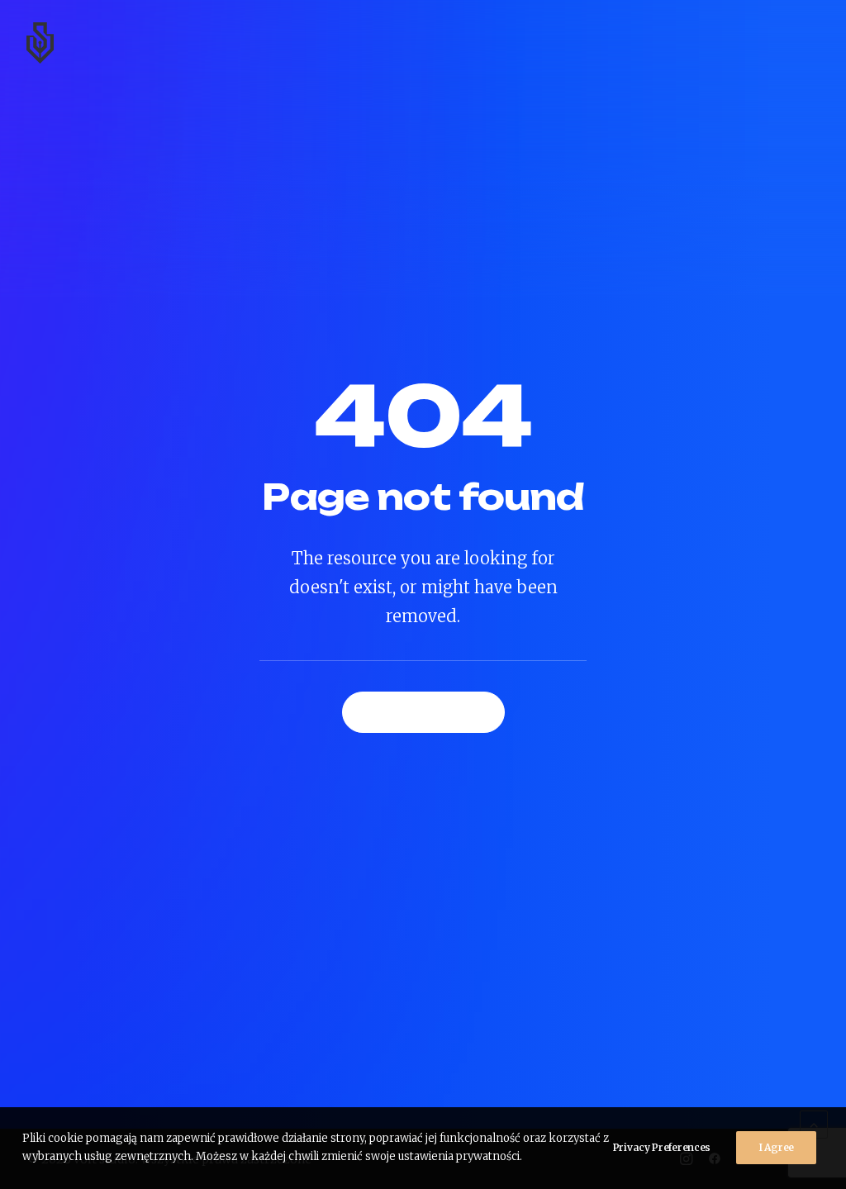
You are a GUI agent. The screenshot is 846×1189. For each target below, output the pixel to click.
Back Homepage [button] (423, 712)
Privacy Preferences (662, 1147)
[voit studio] (40, 43)
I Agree (776, 1147)
